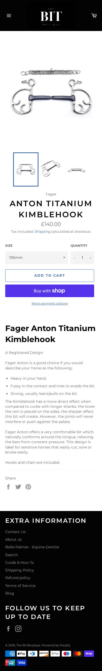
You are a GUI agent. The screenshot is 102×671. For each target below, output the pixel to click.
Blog (9, 593)
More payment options (50, 303)
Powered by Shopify (56, 645)
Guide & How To (19, 562)
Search (11, 555)
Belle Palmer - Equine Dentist (32, 547)
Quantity (79, 245)
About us (13, 539)
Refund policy (17, 577)
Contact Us (15, 531)
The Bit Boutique (28, 645)
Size (9, 245)
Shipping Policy (19, 570)
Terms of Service (20, 585)
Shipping (42, 231)
